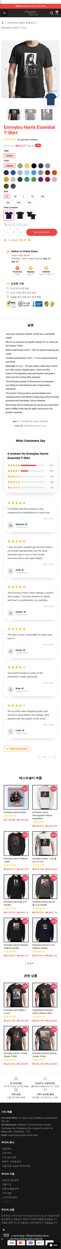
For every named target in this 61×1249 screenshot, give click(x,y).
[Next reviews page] (54, 757)
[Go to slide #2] (30, 114)
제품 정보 (6, 1148)
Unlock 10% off (6, 1235)
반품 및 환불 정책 (10, 1188)
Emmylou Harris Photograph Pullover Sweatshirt (42, 815)
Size (6, 191)
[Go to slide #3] (46, 114)
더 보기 (30, 963)
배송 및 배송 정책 (10, 1180)
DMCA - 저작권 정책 (11, 1161)
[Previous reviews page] (39, 757)
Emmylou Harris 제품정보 (21, 22)
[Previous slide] (6, 69)
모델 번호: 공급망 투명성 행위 (16, 1166)
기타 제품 (6, 1193)
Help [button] (55, 1245)
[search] (51, 13)
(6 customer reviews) (28, 139)
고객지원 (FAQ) (9, 1197)
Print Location (11, 207)
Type (6, 150)
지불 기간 (6, 1184)
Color (6, 160)
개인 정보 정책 (9, 1157)
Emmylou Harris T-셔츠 (13, 27)
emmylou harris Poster (15, 812)
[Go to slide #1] (14, 114)
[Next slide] (55, 69)
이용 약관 (6, 1153)
